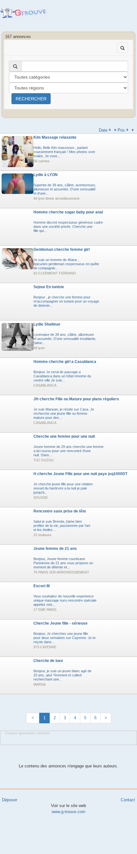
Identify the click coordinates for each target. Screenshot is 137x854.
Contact (128, 799)
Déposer (9, 799)
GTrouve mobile (24, 13)
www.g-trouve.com (68, 811)
